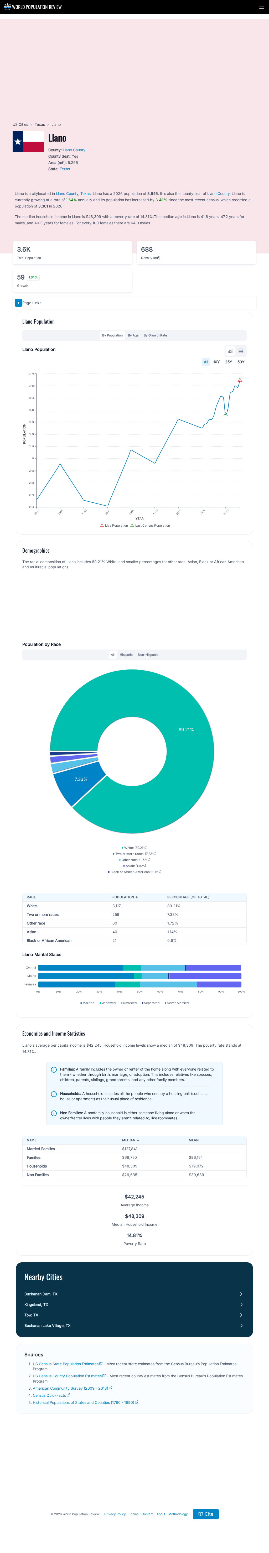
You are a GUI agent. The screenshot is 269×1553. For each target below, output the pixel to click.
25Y (228, 362)
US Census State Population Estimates (66, 1364)
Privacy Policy (115, 1514)
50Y (241, 362)
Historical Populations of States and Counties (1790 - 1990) (83, 1402)
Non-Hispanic (148, 655)
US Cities (20, 124)
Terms (133, 1514)
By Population (112, 335)
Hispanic (126, 655)
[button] (261, 7)
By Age (133, 335)
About (161, 1514)
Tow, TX (31, 1315)
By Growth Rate (155, 335)
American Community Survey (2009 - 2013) (70, 1388)
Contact (147, 1514)
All (206, 362)
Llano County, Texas (73, 193)
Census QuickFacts (49, 1395)
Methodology (178, 1514)
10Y (216, 362)
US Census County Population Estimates (67, 1376)
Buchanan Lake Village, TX (47, 1325)
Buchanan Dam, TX (41, 1294)
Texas (40, 124)
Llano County (74, 150)
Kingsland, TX (36, 1304)
